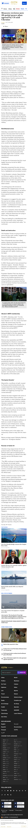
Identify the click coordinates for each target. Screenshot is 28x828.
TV (26, 8)
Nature (16, 693)
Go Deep (16, 703)
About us (4, 811)
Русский (16, 724)
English (3, 724)
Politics (3, 680)
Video (15, 687)
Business (16, 680)
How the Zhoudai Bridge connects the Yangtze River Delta (13, 545)
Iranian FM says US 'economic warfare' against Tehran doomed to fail (14, 566)
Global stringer (18, 697)
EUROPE (16, 710)
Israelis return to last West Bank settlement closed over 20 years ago (14, 649)
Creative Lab (17, 700)
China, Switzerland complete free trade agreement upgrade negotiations (14, 658)
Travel (3, 693)
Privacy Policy (3, 826)
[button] (3, 607)
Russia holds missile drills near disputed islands (12, 587)
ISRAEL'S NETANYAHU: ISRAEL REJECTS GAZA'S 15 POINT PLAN (14, 621)
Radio (22, 8)
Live (18, 8)
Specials (16, 707)
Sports (16, 690)
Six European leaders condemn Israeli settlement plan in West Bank (14, 654)
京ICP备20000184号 (18, 814)
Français (3, 729)
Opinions (3, 687)
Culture (16, 684)
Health (3, 707)
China (10, 9)
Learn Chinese (18, 713)
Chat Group (4, 713)
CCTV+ (16, 729)
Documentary (5, 697)
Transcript (4, 710)
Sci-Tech (3, 684)
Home (5, 9)
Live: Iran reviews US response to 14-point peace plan (12, 611)
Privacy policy (18, 810)
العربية (2, 732)
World (14, 9)
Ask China (4, 716)
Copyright (11, 810)
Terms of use (4, 810)
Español (3, 727)
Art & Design (4, 703)
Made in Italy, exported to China (10, 644)
